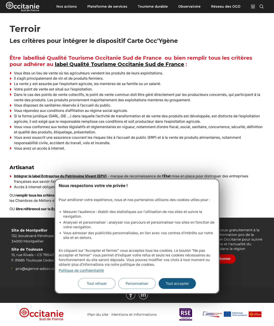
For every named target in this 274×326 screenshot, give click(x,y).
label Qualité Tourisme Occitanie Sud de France (119, 64)
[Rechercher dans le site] (261, 6)
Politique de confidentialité (81, 270)
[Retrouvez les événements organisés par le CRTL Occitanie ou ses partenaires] (253, 6)
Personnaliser (137, 283)
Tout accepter (177, 283)
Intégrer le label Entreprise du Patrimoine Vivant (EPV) (60, 176)
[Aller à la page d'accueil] (22, 6)
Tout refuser (97, 283)
